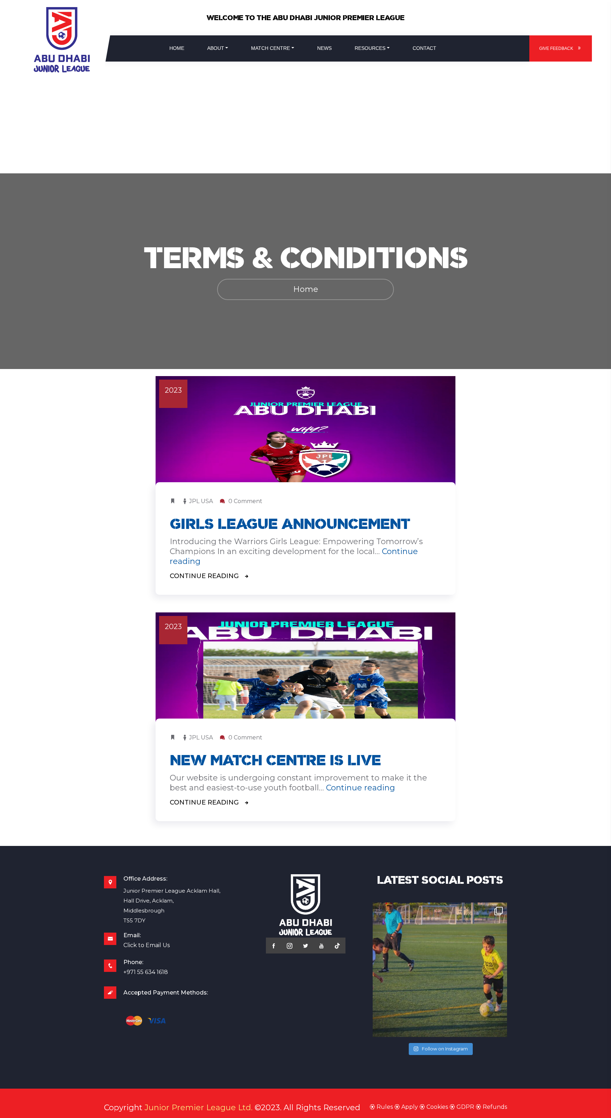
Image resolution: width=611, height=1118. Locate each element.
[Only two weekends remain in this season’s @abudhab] (440, 970)
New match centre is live (275, 760)
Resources (370, 48)
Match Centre (270, 48)
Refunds (494, 1106)
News (324, 48)
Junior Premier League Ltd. (198, 1107)
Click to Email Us (146, 945)
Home (176, 48)
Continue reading (360, 788)
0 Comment (244, 501)
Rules (384, 1106)
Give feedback (556, 48)
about (215, 48)
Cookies (437, 1106)
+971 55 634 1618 (145, 972)
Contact (424, 48)
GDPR (465, 1106)
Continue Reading (205, 576)
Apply (409, 1106)
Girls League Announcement (290, 523)
